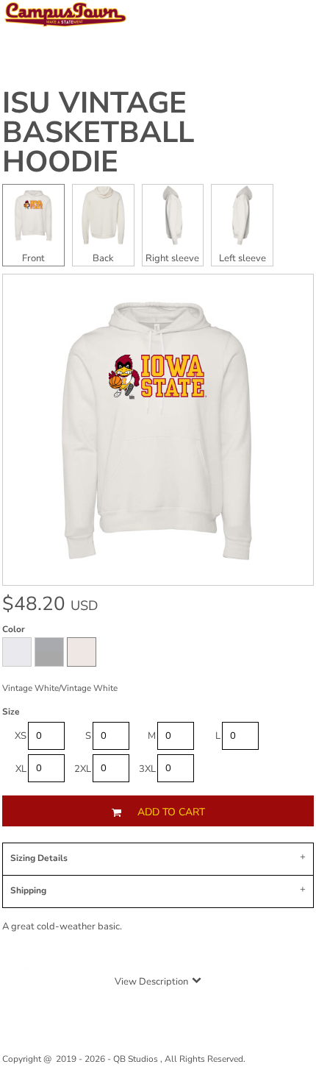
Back (103, 258)
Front (33, 258)
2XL (82, 769)
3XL (147, 769)
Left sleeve (242, 258)
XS (20, 735)
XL (20, 769)
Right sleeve (172, 258)
